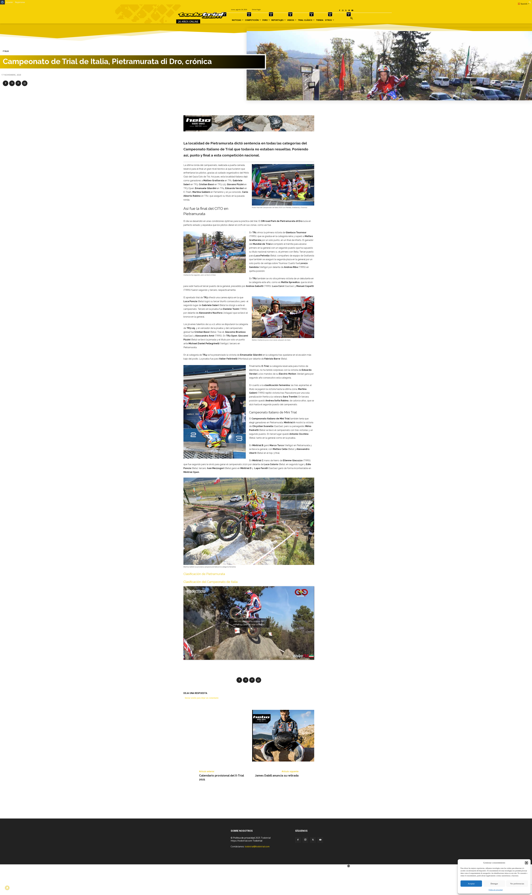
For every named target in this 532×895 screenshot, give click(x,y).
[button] (526, 862)
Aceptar (471, 884)
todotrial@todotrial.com (257, 846)
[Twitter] (313, 840)
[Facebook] (339, 10)
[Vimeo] (349, 10)
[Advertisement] (266, 804)
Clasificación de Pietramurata (204, 574)
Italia (6, 51)
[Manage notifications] (7, 888)
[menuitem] (2, 2)
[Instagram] (342, 10)
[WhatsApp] (24, 83)
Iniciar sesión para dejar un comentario (201, 698)
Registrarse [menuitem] (20, 2)
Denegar (494, 884)
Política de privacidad (496, 890)
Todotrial (257, 840)
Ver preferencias (517, 884)
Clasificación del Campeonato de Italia (210, 582)
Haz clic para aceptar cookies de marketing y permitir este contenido (249, 623)
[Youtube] (352, 10)
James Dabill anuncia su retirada (277, 775)
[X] (346, 10)
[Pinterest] (18, 83)
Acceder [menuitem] (9, 2)
